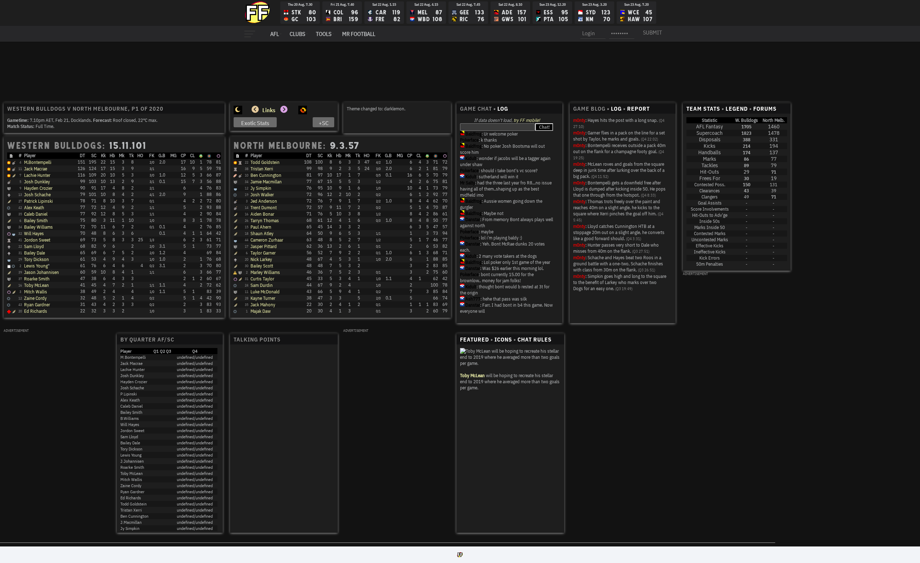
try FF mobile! (527, 120)
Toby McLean (36, 285)
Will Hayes (34, 233)
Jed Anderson (263, 201)
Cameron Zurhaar (266, 240)
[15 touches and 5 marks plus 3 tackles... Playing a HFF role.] (235, 234)
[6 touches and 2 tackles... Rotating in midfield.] (235, 305)
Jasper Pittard (263, 246)
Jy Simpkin (260, 188)
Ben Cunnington (265, 175)
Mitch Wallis (35, 292)
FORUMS (765, 108)
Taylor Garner (263, 253)
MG (173, 155)
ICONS (503, 339)
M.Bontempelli (37, 162)
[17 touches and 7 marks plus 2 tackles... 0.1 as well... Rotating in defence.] (9, 227)
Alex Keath (34, 208)
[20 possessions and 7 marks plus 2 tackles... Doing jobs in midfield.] (235, 208)
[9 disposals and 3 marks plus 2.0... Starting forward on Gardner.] (235, 260)
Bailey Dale (34, 253)
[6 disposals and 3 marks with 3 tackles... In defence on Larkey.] (8, 305)
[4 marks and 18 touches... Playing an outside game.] (9, 273)
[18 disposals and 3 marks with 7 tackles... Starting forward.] (9, 201)
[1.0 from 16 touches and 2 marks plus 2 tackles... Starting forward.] (235, 253)
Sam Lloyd (34, 246)
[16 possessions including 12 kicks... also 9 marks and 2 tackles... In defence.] (8, 208)
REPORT (638, 108)
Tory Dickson (36, 259)
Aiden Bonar (262, 214)
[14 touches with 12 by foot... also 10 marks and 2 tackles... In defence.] (235, 195)
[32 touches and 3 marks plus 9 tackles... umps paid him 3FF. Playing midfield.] (13, 169)
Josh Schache (37, 195)
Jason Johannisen (41, 272)
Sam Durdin (261, 285)
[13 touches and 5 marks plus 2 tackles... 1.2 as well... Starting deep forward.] (9, 253)
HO (140, 155)
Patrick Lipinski (38, 201)
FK (151, 155)
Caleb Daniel (35, 214)
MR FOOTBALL (358, 33)
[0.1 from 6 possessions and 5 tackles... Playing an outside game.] (235, 299)
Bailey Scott (261, 266)
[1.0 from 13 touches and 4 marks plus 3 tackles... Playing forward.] (9, 260)
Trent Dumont (263, 208)
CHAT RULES (535, 339)
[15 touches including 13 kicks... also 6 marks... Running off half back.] (235, 247)
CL (192, 155)
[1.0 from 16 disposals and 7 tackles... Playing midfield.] (235, 201)
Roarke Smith (37, 279)
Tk (131, 155)
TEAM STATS (703, 108)
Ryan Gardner (37, 305)
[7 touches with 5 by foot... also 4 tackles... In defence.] (8, 299)
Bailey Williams (38, 227)
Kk (103, 155)
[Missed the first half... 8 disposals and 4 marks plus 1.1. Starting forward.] (235, 279)
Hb (112, 155)
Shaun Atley (261, 233)
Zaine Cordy (35, 298)
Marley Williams (265, 272)
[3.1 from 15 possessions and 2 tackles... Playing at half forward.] (9, 247)
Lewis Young (36, 266)
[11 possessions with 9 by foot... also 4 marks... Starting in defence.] (235, 286)
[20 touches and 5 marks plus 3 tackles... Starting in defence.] (9, 214)
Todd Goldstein (265, 162)
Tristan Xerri (261, 169)
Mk (121, 155)
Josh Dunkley (37, 182)
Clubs (297, 33)
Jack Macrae (35, 169)
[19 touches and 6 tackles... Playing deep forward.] (235, 189)
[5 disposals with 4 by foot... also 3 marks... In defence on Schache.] (235, 312)
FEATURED (474, 339)
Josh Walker (262, 195)
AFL (274, 33)
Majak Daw (260, 311)
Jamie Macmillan (266, 182)
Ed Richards (35, 311)
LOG (502, 108)
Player (30, 155)
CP (183, 155)
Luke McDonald (265, 292)
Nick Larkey (261, 259)
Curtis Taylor (262, 279)
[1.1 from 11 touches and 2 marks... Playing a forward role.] (9, 286)
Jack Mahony (262, 305)
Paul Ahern (260, 227)
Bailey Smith (36, 221)
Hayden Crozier (38, 188)
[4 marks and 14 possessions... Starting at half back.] (235, 292)
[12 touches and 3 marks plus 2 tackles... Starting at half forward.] (235, 266)
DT (82, 155)
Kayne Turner (262, 298)
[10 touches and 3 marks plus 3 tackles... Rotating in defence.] (9, 279)
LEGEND (737, 108)
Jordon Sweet (37, 240)
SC (93, 155)
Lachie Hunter (37, 175)
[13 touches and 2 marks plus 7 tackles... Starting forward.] (235, 240)
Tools (323, 33)
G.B (161, 155)
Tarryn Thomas (264, 221)
